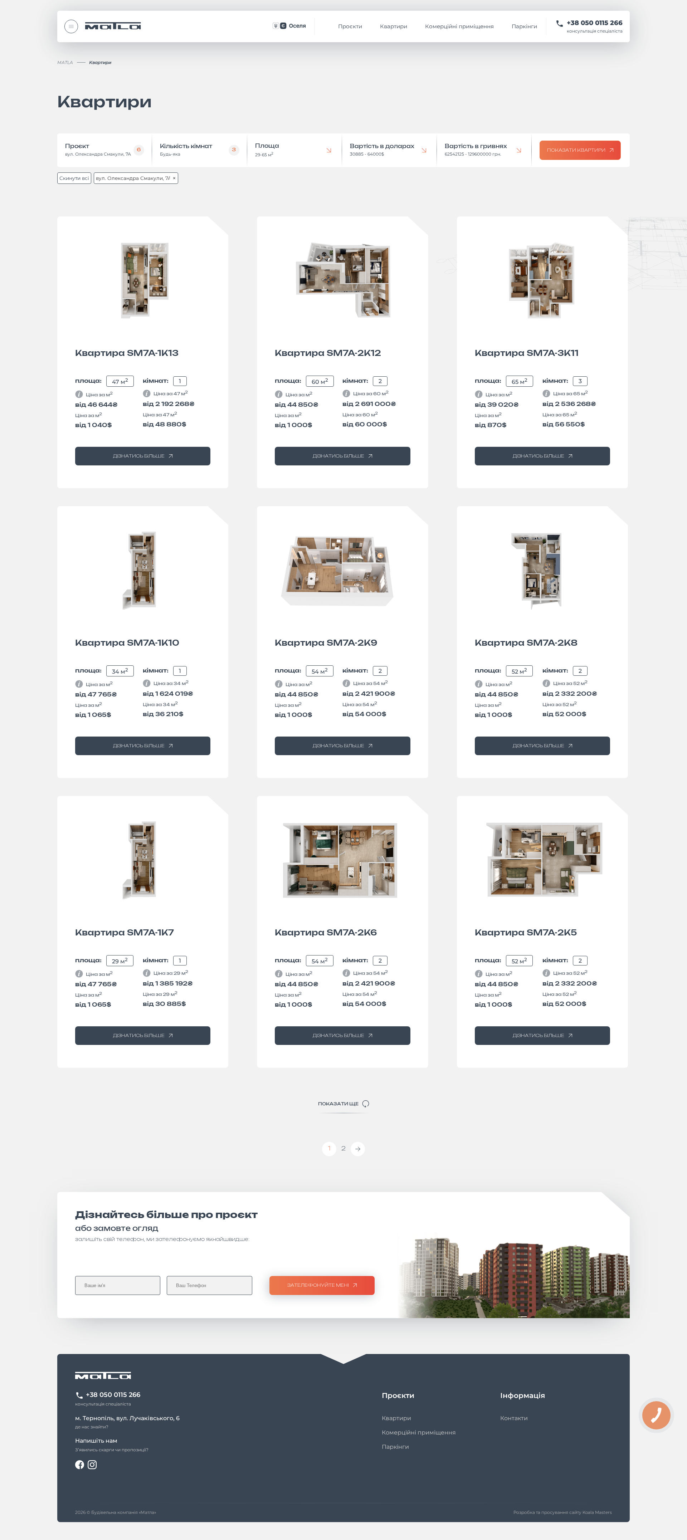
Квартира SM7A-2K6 (326, 933)
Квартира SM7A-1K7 (124, 933)
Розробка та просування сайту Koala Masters (562, 1512)
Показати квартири (576, 150)
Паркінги (524, 26)
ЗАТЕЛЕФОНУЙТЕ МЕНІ (318, 1285)
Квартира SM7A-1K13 (127, 353)
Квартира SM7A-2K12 (328, 353)
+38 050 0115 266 (595, 23)
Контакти (514, 1418)
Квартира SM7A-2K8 (526, 643)
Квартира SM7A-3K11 (527, 353)
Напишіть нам (96, 1440)
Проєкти (350, 26)
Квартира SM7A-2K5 (526, 933)
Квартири (393, 26)
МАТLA (65, 62)
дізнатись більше (139, 456)
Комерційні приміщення (459, 26)
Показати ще (338, 1104)
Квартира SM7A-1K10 (127, 643)
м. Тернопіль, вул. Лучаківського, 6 (127, 1418)
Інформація (522, 1395)
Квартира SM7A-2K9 (326, 643)
